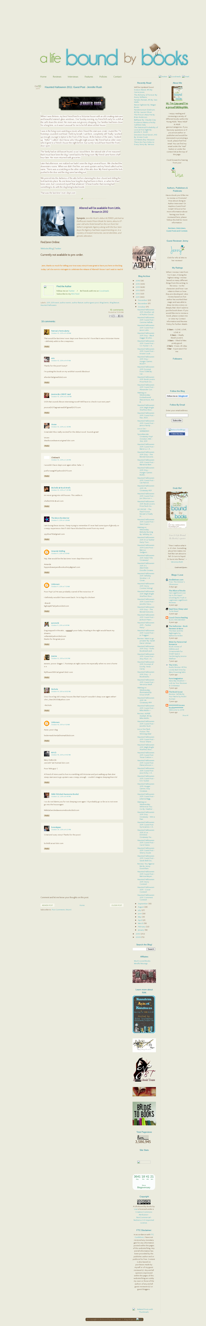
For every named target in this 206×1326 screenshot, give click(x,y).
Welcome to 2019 (176, 710)
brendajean (56, 827)
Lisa (135, 1209)
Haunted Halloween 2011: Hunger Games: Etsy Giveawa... (145, 787)
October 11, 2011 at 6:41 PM (60, 625)
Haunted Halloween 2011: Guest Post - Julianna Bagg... (146, 796)
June (140, 914)
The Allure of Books (177, 591)
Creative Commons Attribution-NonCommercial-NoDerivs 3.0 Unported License (144, 1217)
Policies (103, 76)
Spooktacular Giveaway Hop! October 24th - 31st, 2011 (145, 437)
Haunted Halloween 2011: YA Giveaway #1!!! (145, 700)
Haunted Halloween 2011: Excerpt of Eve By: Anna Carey (145, 665)
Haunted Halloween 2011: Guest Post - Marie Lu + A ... (146, 446)
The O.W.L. (173, 665)
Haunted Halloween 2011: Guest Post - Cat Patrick (146, 480)
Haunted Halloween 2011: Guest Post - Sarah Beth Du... (146, 858)
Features (89, 76)
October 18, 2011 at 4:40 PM (61, 755)
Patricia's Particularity (60, 331)
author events (65, 303)
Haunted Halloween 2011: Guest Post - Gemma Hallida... (146, 319)
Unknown (55, 584)
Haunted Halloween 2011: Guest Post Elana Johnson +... (145, 762)
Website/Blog (47, 248)
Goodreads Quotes (181, 567)
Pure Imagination (176, 678)
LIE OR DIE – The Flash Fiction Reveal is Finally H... (145, 512)
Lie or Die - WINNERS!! (143, 430)
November (143, 303)
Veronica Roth (177, 562)
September (143, 904)
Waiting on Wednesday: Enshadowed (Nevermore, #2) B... (145, 397)
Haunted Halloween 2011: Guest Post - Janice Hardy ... (146, 423)
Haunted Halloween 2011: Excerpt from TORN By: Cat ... (145, 370)
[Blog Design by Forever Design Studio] (139, 1319)
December (143, 300)
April (140, 920)
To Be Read (173, 611)
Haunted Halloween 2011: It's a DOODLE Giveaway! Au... (145, 833)
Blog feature (114, 303)
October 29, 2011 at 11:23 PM (61, 830)
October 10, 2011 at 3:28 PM (61, 460)
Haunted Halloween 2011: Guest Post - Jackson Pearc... (146, 617)
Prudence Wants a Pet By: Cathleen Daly (145, 123)
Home (43, 76)
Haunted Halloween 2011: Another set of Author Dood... (146, 312)
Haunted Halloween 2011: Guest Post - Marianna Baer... (146, 462)
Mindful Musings (141, 963)
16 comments (117, 309)
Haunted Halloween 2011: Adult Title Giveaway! (145, 557)
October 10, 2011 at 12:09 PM (61, 397)
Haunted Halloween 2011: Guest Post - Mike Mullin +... (146, 708)
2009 (138, 937)
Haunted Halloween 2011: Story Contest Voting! (145, 586)
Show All (185, 715)
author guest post (91, 303)
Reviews (57, 76)
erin (53, 358)
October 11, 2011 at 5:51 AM (60, 553)
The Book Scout (175, 692)
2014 (138, 287)
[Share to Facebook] (119, 316)
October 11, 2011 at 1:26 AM (60, 520)
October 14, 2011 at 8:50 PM (61, 691)
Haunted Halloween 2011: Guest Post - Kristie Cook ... (146, 351)
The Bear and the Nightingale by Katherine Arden (176, 633)
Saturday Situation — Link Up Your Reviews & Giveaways (178, 683)
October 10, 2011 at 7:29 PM (61, 490)
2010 (138, 934)
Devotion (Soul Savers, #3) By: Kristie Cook (145, 136)
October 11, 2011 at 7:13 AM (60, 586)
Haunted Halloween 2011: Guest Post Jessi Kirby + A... (145, 770)
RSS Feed (75, 294)
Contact (117, 76)
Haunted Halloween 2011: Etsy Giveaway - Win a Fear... (146, 815)
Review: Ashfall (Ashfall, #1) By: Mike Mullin (144, 715)
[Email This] (110, 316)
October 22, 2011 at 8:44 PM (61, 796)
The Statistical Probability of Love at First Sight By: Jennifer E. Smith (146, 129)
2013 (138, 290)
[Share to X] (116, 316)
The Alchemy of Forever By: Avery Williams (146, 96)
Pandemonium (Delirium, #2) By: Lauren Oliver (144, 111)
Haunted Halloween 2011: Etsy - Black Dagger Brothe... (145, 335)
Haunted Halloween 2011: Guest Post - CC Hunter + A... (146, 343)
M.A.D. (54, 752)
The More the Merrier (60, 518)
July (139, 910)
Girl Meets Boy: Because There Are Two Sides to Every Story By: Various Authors (144, 143)
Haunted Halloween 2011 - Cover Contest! (145, 889)
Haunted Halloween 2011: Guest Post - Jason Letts (146, 327)
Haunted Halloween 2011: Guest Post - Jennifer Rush (73, 87)
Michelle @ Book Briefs (60, 488)
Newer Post (47, 905)
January (141, 930)
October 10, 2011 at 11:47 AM (61, 361)
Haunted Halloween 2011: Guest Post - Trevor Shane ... (146, 739)
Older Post (116, 905)
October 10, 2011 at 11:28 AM (61, 333)
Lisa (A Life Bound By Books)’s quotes (177, 537)
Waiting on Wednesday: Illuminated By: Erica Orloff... (144, 691)
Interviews (73, 76)
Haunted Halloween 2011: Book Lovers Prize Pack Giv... (146, 379)
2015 (138, 284)
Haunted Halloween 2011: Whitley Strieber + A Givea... (145, 577)
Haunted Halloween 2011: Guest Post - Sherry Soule (146, 850)
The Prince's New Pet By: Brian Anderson (144, 116)
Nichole (54, 689)
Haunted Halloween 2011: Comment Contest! (145, 897)
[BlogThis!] (113, 316)
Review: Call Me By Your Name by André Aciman (177, 696)
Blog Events (104, 303)
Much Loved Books (142, 961)
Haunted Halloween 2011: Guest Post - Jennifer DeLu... (146, 601)
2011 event (55, 303)
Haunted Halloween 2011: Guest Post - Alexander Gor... (146, 387)
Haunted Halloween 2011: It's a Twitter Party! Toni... (145, 539)
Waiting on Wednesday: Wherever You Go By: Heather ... (145, 805)
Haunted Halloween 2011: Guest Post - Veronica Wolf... (146, 682)
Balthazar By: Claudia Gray (145, 120)
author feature (77, 303)
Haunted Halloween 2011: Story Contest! (145, 881)
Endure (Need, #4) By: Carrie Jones (143, 91)
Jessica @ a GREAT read (61, 394)
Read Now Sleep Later (178, 609)
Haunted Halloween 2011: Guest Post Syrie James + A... (145, 824)
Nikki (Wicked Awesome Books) (65, 794)
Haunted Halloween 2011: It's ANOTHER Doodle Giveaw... (145, 566)
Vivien (54, 424)
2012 (138, 294)
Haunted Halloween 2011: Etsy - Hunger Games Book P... (145, 360)
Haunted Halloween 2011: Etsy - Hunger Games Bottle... (145, 471)
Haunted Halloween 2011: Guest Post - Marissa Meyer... (146, 874)
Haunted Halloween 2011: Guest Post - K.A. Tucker (146, 778)
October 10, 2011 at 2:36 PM (61, 427)
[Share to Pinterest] (122, 316)
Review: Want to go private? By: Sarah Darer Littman (146, 640)
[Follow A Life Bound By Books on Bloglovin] (177, 397)
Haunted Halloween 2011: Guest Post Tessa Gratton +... (145, 755)
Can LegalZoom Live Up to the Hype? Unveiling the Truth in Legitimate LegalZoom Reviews (178, 598)
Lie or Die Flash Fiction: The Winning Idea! (144, 731)
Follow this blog (177, 434)
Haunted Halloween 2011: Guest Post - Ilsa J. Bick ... (146, 415)
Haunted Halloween (49, 305)
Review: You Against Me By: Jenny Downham (145, 866)
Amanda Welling (58, 551)
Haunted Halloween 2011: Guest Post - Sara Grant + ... (146, 521)
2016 (138, 281)
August (141, 907)
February (142, 927)
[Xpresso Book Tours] (144, 1081)
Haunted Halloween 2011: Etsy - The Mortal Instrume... (145, 454)
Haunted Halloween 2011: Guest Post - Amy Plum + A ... (146, 656)
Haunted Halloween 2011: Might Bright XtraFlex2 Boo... (145, 407)
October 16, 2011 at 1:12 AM (60, 725)
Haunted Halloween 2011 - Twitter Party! (145, 625)
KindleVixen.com (176, 580)
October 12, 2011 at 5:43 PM (60, 658)
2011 (48, 303)
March (141, 923)
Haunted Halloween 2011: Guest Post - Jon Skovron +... (146, 496)
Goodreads (104, 291)
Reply (47, 346)
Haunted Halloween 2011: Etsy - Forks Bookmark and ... (145, 648)
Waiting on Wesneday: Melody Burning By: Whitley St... (145, 530)
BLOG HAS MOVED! (177, 620)
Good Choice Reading (178, 618)
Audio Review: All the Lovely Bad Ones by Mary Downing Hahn (178, 669)
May (140, 917)
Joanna (54, 656)
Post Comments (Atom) (61, 910)
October (142, 307)
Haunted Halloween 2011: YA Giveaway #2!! (145, 488)
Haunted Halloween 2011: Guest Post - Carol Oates (146, 842)
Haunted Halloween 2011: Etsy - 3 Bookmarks (145, 674)
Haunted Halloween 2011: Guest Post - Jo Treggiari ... (146, 632)
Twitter (58, 248)
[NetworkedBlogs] (177, 430)
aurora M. (55, 623)
